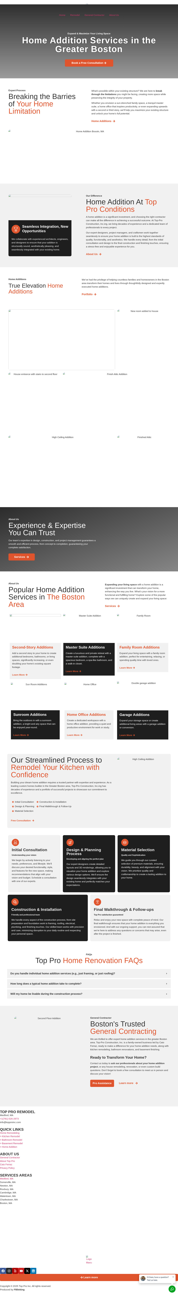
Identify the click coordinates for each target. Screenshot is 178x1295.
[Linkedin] (33, 1271)
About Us (114, 15)
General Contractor (94, 15)
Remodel (75, 15)
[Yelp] (15, 1271)
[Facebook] (3, 1271)
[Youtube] (21, 1271)
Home (62, 15)
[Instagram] (9, 1271)
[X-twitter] (27, 1271)
